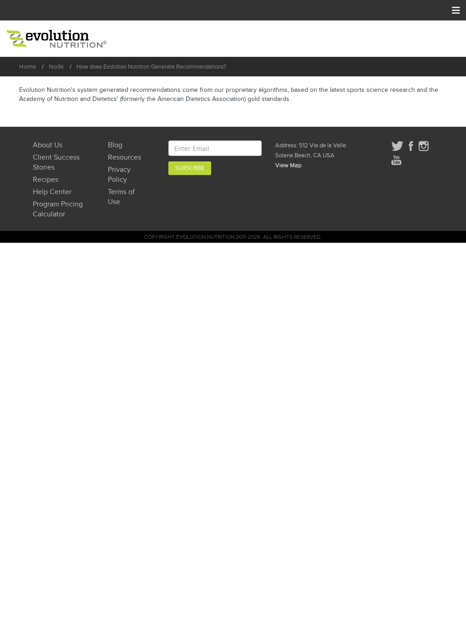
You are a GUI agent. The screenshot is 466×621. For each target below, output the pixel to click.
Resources (124, 157)
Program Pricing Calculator (58, 209)
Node (56, 66)
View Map (288, 165)
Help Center (52, 192)
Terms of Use (121, 197)
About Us (47, 145)
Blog (115, 145)
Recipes (45, 179)
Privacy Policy (119, 174)
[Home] (56, 39)
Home (27, 66)
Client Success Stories (56, 162)
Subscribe (189, 168)
